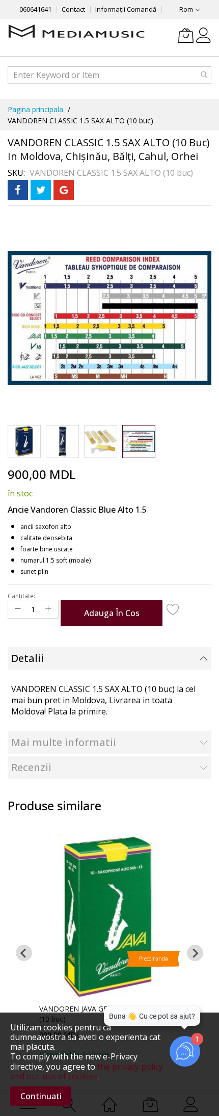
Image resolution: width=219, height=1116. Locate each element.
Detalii (27, 658)
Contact (73, 9)
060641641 (35, 9)
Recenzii (31, 767)
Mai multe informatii (63, 742)
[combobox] (109, 75)
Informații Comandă (125, 9)
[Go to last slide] (24, 953)
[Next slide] (195, 953)
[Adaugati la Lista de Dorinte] (173, 609)
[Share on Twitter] (41, 190)
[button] (24, 441)
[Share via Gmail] (63, 190)
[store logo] (76, 32)
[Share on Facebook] (18, 190)
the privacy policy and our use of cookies (86, 1071)
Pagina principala (35, 109)
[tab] (109, 658)
